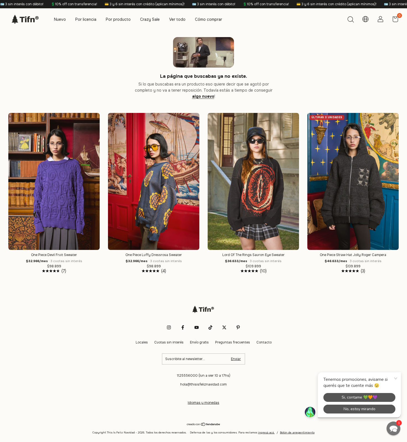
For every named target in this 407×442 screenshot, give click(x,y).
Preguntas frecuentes (232, 342)
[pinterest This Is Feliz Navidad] (238, 327)
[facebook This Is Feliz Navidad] (183, 327)
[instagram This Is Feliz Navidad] (169, 327)
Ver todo (177, 19)
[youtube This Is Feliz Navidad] (196, 327)
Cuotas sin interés (169, 342)
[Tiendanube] (203, 424)
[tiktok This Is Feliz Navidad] (210, 327)
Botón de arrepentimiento (297, 432)
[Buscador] (350, 20)
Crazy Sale (150, 19)
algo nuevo (203, 96)
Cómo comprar (208, 19)
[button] (393, 428)
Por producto (118, 19)
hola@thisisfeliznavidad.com (203, 384)
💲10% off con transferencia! (39, 4)
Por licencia (85, 19)
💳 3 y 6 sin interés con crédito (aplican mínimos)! (110, 4)
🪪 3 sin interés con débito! (179, 4)
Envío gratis (199, 342)
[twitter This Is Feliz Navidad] (224, 327)
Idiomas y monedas (203, 402)
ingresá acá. (266, 432)
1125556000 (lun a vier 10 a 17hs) (203, 375)
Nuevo (60, 19)
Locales (142, 342)
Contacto (264, 342)
